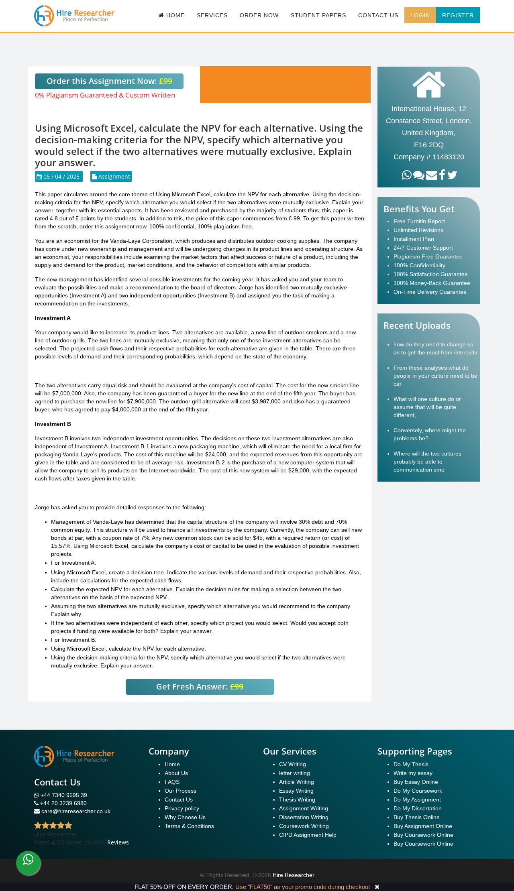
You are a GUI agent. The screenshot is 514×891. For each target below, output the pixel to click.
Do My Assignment (417, 799)
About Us (176, 773)
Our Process (180, 790)
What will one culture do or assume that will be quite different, (427, 407)
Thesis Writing (297, 799)
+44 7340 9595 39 (63, 795)
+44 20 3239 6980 (63, 803)
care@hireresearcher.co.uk (75, 811)
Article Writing (296, 782)
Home (172, 764)
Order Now (259, 15)
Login (420, 15)
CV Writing (292, 764)
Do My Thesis (411, 764)
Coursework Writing (304, 826)
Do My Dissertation (418, 808)
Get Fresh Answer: (199, 686)
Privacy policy (182, 808)
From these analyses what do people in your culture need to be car (435, 375)
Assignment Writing (303, 808)
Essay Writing (296, 790)
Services (212, 15)
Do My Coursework (418, 790)
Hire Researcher (293, 875)
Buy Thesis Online (417, 817)
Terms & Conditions (189, 826)
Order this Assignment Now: (109, 80)
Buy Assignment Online (423, 826)
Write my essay (413, 773)
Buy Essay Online (416, 782)
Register (458, 15)
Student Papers (318, 15)
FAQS (172, 782)
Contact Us (378, 15)
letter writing (294, 773)
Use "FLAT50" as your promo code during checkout (302, 886)
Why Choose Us (185, 817)
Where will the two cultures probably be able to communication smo (427, 461)
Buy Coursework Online (423, 835)
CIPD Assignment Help (308, 835)
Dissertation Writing (303, 817)
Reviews (118, 842)
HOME (174, 15)
